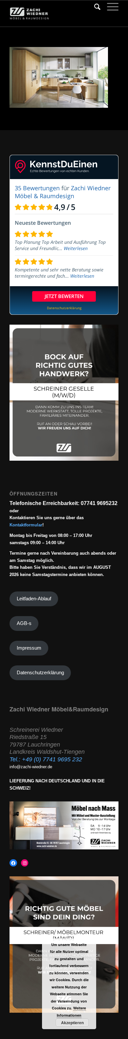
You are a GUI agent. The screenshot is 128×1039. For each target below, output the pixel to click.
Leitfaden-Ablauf (34, 598)
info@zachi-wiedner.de (31, 766)
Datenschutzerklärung (40, 672)
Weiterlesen (76, 248)
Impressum (29, 648)
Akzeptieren (72, 1023)
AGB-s (24, 623)
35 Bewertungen (37, 188)
